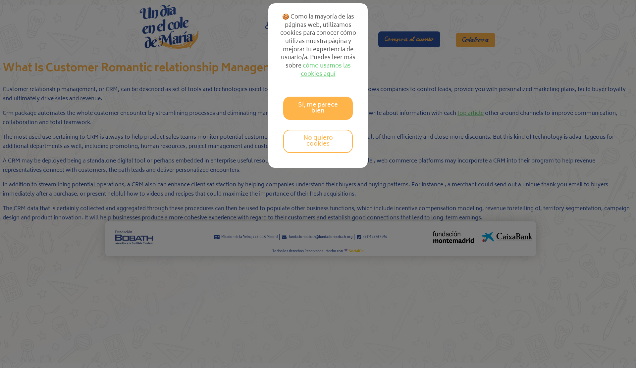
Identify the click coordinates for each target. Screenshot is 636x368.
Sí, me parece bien (318, 108)
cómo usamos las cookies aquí (326, 70)
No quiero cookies (318, 141)
